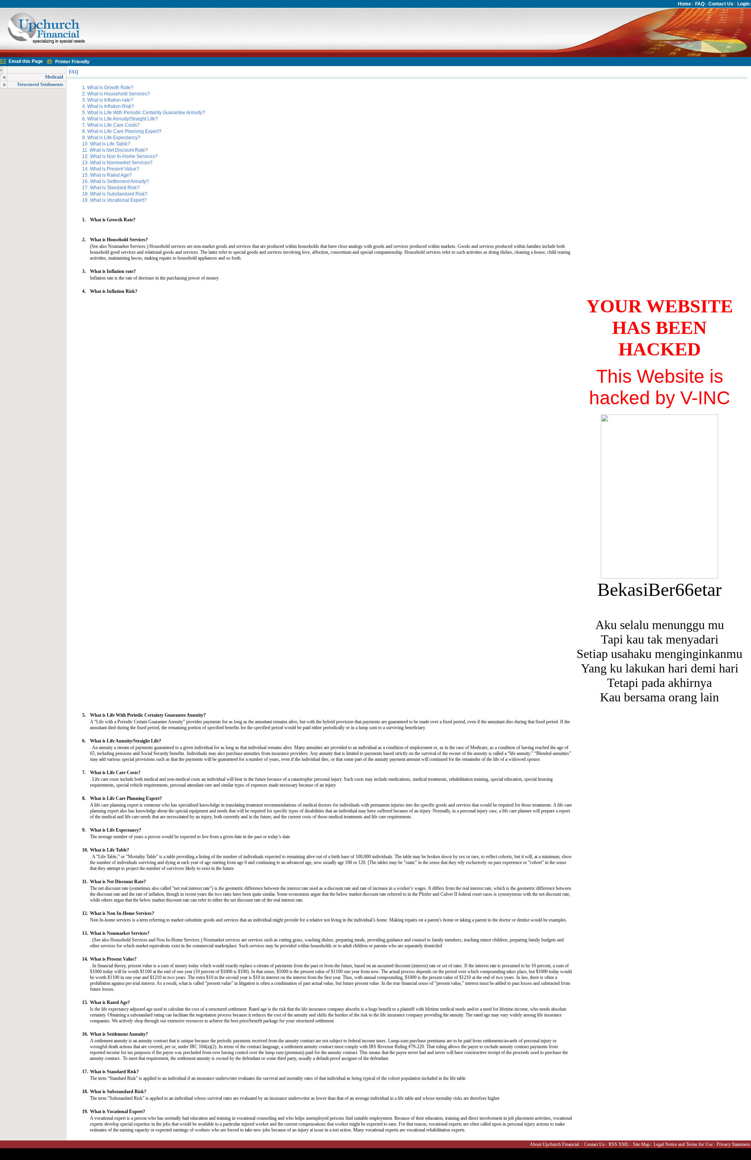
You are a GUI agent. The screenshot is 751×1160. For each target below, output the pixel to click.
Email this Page (26, 61)
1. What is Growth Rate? (107, 87)
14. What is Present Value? (110, 169)
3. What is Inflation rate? (107, 100)
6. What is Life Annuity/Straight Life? (119, 119)
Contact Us (720, 4)
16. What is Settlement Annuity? (115, 181)
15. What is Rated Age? (106, 175)
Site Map (641, 1144)
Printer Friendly (72, 62)
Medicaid (54, 77)
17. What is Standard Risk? (110, 187)
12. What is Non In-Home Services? (119, 156)
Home (684, 4)
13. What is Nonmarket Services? (117, 162)
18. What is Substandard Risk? (114, 194)
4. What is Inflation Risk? (107, 106)
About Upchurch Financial (554, 1144)
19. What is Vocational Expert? (114, 200)
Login (743, 4)
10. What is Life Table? (105, 144)
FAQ (699, 4)
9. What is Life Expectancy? (110, 137)
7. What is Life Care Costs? (110, 125)
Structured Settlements (40, 84)
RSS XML (619, 1144)
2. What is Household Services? (115, 94)
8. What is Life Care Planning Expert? (121, 131)
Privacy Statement (733, 1144)
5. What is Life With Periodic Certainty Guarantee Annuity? (143, 112)
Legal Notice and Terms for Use (683, 1144)
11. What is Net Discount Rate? (114, 150)
